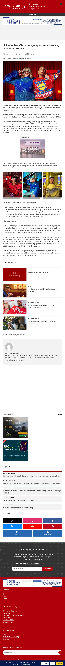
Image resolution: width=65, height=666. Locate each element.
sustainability (28, 58)
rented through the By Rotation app (28, 122)
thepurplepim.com (19, 360)
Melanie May (10, 54)
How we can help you (10, 611)
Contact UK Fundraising (11, 637)
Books (5, 598)
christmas (11, 58)
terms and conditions (32, 564)
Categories (32, 14)
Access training (8, 617)
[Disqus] (32, 389)
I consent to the (27, 564)
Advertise (59, 414)
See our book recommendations (13, 615)
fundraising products (19, 58)
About (5, 634)
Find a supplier (8, 613)
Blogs (4, 596)
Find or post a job (8, 620)
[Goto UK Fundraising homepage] (32, 6)
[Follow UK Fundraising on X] (12, 520)
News (32, 54)
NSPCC (57, 117)
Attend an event (8, 622)
